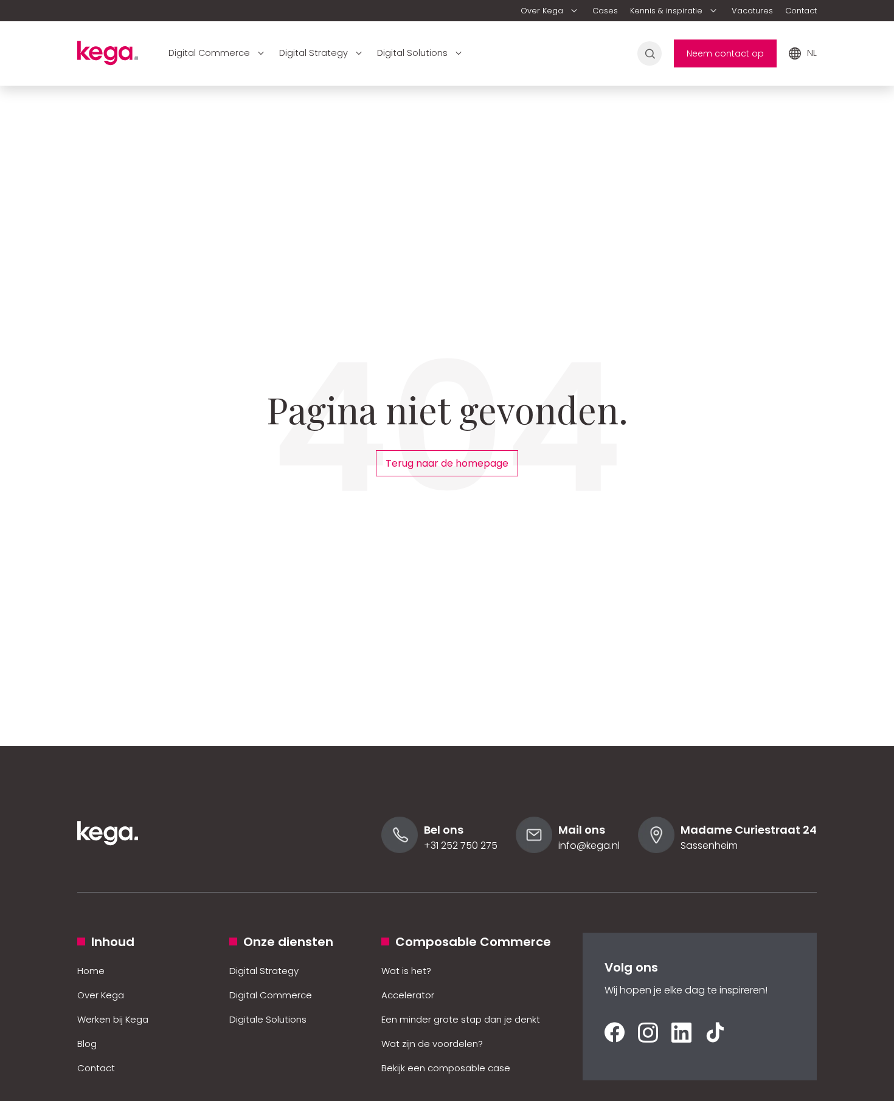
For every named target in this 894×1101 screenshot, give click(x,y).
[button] (550, 10)
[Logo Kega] (107, 862)
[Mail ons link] (534, 850)
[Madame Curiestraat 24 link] (656, 850)
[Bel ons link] (399, 850)
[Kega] (107, 56)
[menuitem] (550, 10)
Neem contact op (725, 53)
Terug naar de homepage (447, 463)
